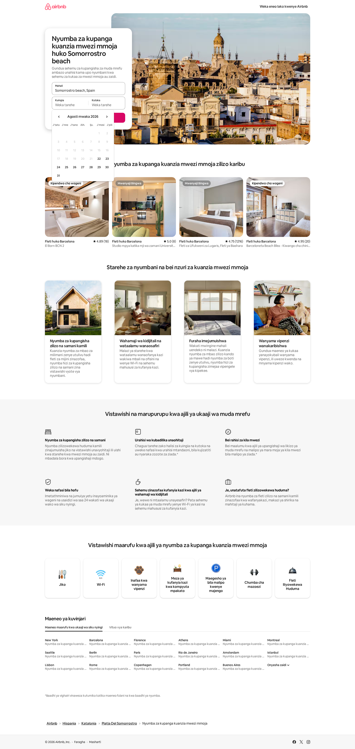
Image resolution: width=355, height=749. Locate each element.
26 (74, 167)
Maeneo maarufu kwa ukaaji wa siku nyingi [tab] (74, 627)
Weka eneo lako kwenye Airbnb (284, 6)
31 (58, 176)
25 (66, 167)
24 (58, 167)
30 (107, 167)
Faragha (79, 742)
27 (82, 167)
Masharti (95, 742)
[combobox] (88, 90)
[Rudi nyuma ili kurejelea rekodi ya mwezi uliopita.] (59, 116)
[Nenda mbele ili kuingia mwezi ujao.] (106, 116)
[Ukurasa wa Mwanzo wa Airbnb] (55, 6)
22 (99, 159)
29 (99, 167)
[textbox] (70, 104)
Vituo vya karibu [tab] (120, 627)
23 (107, 159)
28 (91, 167)
